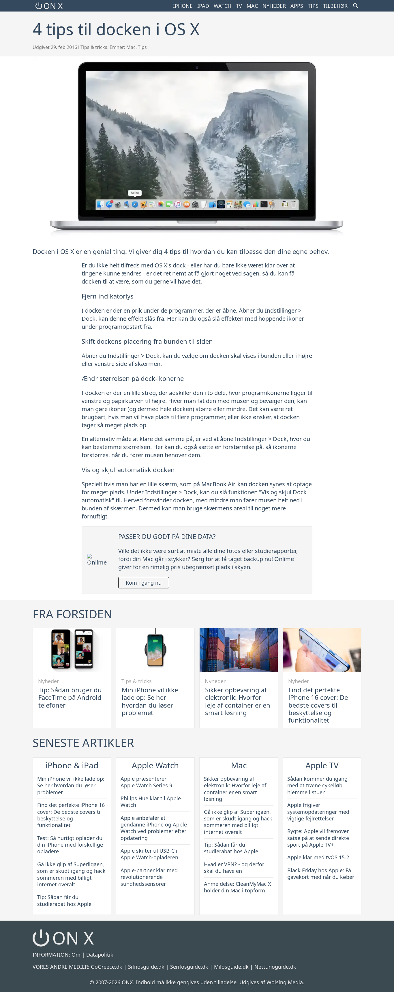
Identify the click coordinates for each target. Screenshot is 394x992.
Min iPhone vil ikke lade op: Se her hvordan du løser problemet (150, 701)
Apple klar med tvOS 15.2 (318, 857)
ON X (53, 5)
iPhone (183, 5)
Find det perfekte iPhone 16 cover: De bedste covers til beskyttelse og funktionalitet (318, 705)
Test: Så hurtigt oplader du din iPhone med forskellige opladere (70, 845)
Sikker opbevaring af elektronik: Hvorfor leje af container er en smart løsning (237, 701)
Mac (252, 5)
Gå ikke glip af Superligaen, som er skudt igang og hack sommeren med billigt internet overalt (71, 874)
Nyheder (274, 5)
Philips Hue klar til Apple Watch (151, 801)
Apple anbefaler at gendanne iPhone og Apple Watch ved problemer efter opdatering (154, 827)
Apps (296, 5)
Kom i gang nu (144, 582)
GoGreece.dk (106, 966)
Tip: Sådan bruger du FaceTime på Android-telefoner (71, 697)
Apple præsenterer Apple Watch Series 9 (146, 782)
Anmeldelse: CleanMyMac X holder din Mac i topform (237, 887)
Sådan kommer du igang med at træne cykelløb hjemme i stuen (317, 785)
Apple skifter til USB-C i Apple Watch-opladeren (149, 854)
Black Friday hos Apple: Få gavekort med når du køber (320, 873)
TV (239, 5)
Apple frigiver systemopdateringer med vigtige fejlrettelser (318, 811)
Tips (313, 5)
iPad (203, 5)
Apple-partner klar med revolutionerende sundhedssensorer (149, 877)
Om (76, 954)
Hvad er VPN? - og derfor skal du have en (234, 867)
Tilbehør (335, 5)
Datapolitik (99, 954)
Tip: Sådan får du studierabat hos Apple (64, 900)
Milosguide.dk (231, 966)
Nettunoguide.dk (275, 966)
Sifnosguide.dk (146, 966)
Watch (222, 5)
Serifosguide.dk (189, 966)
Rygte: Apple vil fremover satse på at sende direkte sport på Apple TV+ (318, 838)
